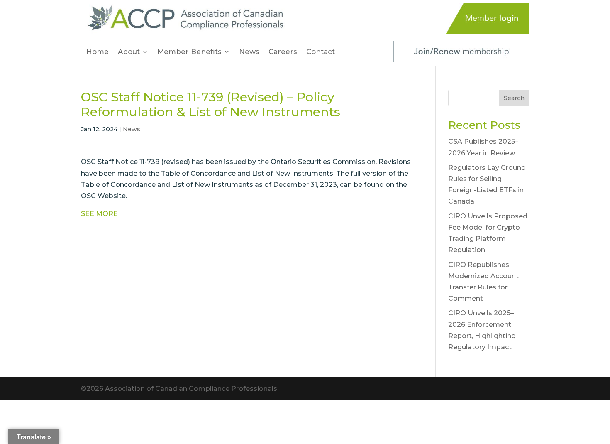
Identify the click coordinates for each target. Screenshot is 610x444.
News (249, 52)
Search (514, 98)
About (129, 52)
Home (97, 52)
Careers (282, 52)
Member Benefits (189, 52)
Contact (320, 52)
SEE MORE (99, 214)
